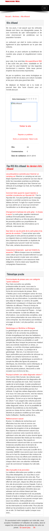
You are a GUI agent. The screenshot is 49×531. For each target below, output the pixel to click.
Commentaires (17, 151)
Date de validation (18, 155)
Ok (34, 527)
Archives (16, 16)
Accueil (8, 16)
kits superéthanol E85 (33, 61)
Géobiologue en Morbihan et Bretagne (20, 328)
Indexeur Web (12, 1)
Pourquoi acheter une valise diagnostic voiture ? (24, 374)
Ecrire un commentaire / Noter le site (25, 139)
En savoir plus (25, 527)
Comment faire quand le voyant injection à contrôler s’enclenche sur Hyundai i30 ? (22, 194)
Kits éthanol (25, 16)
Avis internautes (19, 99)
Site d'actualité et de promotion (17, 470)
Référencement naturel (14, 418)
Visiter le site (25, 126)
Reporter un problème (25, 134)
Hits (13, 147)
